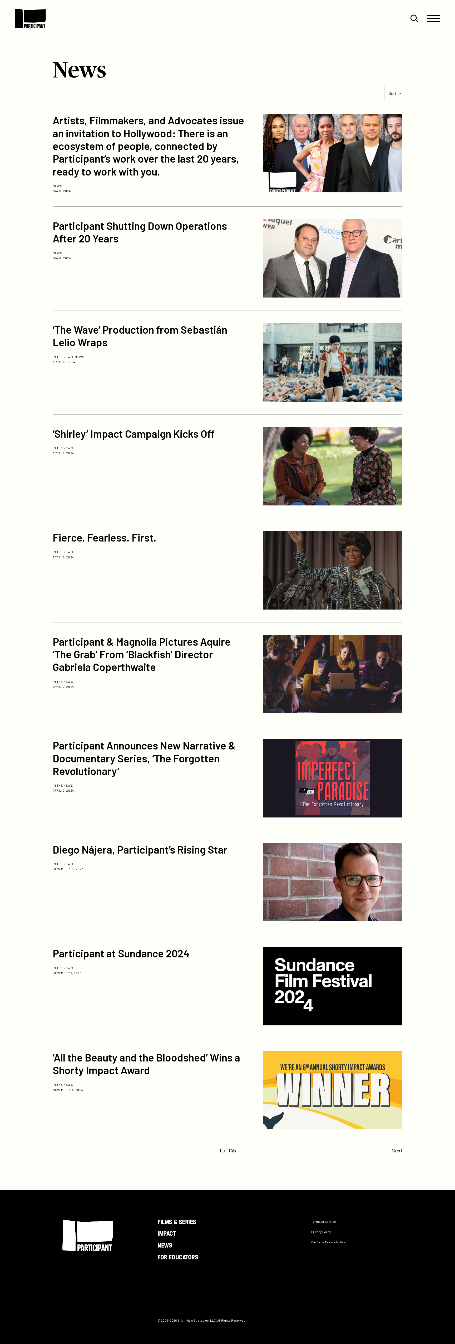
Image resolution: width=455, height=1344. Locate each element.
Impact (166, 1233)
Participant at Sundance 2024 (121, 953)
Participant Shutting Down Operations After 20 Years (140, 232)
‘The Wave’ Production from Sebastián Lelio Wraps (140, 335)
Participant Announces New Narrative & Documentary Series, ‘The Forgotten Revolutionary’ (144, 758)
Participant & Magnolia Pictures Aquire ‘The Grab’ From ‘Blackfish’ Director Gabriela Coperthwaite (142, 654)
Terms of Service (323, 1221)
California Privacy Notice (328, 1242)
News (164, 1245)
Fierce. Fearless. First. (104, 537)
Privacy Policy (321, 1232)
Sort (392, 93)
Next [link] (397, 1150)
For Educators (177, 1257)
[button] (414, 18)
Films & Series (176, 1221)
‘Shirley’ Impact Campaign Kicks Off (134, 433)
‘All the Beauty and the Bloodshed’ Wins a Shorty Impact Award (146, 1063)
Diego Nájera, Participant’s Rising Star (140, 849)
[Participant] (30, 18)
